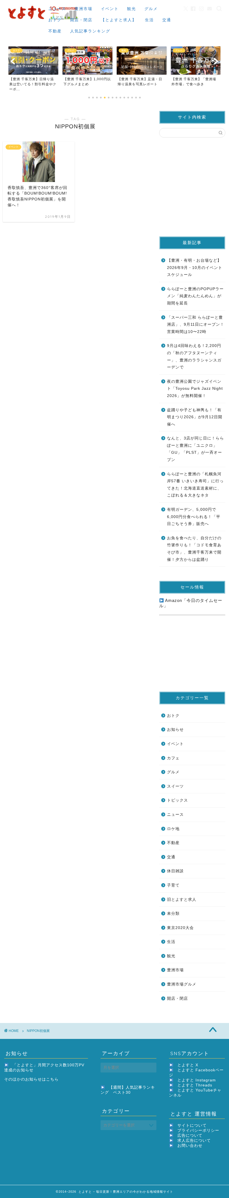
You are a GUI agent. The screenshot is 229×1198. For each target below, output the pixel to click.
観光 (131, 8)
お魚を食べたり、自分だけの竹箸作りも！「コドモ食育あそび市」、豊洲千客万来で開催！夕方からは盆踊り (194, 549)
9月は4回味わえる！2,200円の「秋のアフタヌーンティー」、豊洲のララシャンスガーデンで (194, 356)
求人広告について (194, 1140)
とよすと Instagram (196, 1080)
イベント (110, 8)
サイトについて (192, 1125)
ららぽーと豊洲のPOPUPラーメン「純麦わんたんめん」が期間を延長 (195, 296)
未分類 (173, 913)
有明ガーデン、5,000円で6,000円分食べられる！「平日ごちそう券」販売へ (193, 516)
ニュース (57, 8)
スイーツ (175, 786)
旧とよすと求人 (181, 899)
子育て (173, 885)
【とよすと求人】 (119, 19)
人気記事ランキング (90, 31)
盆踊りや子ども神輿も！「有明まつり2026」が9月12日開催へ (194, 417)
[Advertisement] (194, 186)
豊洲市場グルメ (181, 984)
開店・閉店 (81, 19)
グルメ (151, 8)
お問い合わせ (189, 1145)
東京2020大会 (180, 928)
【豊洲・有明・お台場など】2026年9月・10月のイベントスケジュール (194, 267)
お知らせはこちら (42, 1079)
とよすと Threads (194, 1085)
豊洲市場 (83, 8)
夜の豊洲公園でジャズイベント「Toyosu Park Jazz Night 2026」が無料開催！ (195, 388)
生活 (149, 19)
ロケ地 (173, 829)
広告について (189, 1135)
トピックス (177, 800)
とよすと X (187, 1065)
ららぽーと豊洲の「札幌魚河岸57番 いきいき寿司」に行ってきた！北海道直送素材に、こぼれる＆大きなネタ (195, 485)
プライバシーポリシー (198, 1130)
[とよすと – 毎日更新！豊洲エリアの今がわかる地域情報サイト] (44, 20)
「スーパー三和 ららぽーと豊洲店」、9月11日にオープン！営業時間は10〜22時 (195, 324)
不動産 (55, 31)
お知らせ (175, 729)
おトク (55, 19)
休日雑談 (175, 871)
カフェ (173, 758)
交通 (166, 19)
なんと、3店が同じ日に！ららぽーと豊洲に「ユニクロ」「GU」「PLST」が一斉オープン (195, 449)
